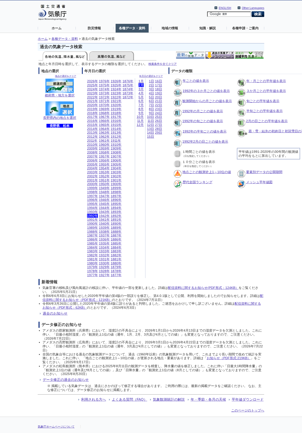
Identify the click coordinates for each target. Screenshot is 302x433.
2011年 (92, 140)
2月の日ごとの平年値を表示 (267, 121)
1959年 (104, 148)
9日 (151, 113)
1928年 (104, 271)
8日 (151, 109)
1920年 (116, 105)
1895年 (116, 204)
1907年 (116, 156)
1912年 (116, 136)
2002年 (92, 176)
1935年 (104, 243)
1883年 (116, 251)
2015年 (92, 125)
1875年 (127, 85)
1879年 (116, 267)
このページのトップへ (247, 410)
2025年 (92, 85)
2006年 (92, 160)
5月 (141, 97)
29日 (158, 132)
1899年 (116, 188)
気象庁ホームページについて (56, 426)
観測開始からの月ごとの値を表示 (207, 101)
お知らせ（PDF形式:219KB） (229, 358)
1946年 (104, 200)
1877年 (116, 275)
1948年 (104, 192)
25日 (158, 117)
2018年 (92, 113)
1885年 (116, 243)
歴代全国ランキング (197, 182)
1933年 (104, 251)
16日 (158, 81)
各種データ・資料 (132, 28)
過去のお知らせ (55, 313)
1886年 (116, 239)
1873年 (127, 93)
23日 (158, 109)
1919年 (116, 109)
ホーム (57, 28)
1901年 (116, 180)
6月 (141, 101)
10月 (140, 117)
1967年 (104, 117)
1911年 (116, 140)
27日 (158, 125)
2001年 (92, 180)
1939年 (104, 227)
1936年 (104, 239)
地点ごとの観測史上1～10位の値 (206, 172)
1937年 (104, 235)
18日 (158, 89)
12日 (150, 125)
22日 (158, 105)
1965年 (104, 125)
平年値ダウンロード (248, 399)
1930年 (104, 263)
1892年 (116, 216)
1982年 (92, 255)
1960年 (104, 144)
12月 (140, 125)
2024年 (92, 89)
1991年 (92, 219)
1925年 (116, 85)
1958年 (104, 152)
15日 (150, 136)
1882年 (116, 255)
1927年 (104, 275)
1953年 (104, 172)
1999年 (92, 188)
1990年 (92, 223)
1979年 (92, 267)
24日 (158, 113)
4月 (141, 93)
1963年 (104, 132)
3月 (141, 89)
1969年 (104, 109)
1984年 (92, 247)
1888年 (116, 231)
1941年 (104, 219)
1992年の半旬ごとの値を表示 (204, 131)
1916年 (116, 121)
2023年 (92, 93)
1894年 (116, 208)
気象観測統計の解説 (169, 399)
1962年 (104, 136)
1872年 (127, 97)
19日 (158, 93)
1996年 (92, 200)
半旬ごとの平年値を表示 (264, 111)
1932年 (104, 255)
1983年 (92, 251)
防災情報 (94, 28)
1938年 (104, 231)
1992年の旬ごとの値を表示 (202, 121)
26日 (158, 121)
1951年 (104, 180)
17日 (158, 85)
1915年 (116, 125)
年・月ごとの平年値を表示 (266, 81)
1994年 (92, 208)
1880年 (116, 263)
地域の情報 (170, 28)
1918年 (116, 113)
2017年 (92, 117)
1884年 (116, 247)
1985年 (92, 243)
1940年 (104, 223)
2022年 (92, 97)
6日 (151, 101)
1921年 (116, 101)
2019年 (92, 109)
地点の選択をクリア (65, 76)
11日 (150, 121)
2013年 (92, 132)
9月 (141, 113)
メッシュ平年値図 (259, 182)
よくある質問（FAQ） (129, 399)
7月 (141, 105)
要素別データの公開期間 (264, 172)
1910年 (116, 144)
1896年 (116, 200)
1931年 (104, 259)
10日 (150, 117)
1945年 (104, 204)
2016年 (92, 121)
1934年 (104, 247)
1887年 (116, 235)
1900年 (116, 184)
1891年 (116, 219)
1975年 (104, 85)
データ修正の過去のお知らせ (66, 380)
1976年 (104, 81)
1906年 (116, 160)
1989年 (92, 227)
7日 (151, 105)
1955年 (104, 164)
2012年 (92, 136)
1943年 (104, 212)
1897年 (116, 196)
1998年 (92, 192)
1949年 (104, 188)
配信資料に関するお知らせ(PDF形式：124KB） (203, 288)
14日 (150, 132)
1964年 (104, 129)
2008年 (92, 152)
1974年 (104, 89)
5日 (151, 97)
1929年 (104, 267)
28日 (158, 129)
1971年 (104, 101)
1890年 (116, 223)
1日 (151, 81)
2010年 (92, 144)
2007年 (92, 156)
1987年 (92, 235)
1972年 (104, 97)
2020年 (92, 105)
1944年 (104, 208)
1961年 (104, 140)
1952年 (104, 176)
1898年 (116, 192)
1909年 (116, 148)
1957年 (104, 156)
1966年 (104, 121)
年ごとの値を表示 (196, 81)
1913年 (116, 132)
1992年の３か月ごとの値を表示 (206, 91)
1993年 (92, 212)
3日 (151, 89)
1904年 (116, 168)
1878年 (116, 271)
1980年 (92, 263)
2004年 (92, 168)
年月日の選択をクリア (151, 76)
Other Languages (253, 8)
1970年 (104, 105)
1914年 (116, 129)
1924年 (116, 89)
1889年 (116, 227)
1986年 (92, 239)
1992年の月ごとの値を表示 (202, 111)
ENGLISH (225, 8)
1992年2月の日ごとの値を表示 (205, 141)
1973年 (104, 93)
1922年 (116, 97)
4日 (151, 93)
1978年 (92, 271)
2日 (151, 85)
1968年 (104, 113)
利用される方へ (93, 399)
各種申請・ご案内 (245, 28)
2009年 (92, 148)
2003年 (92, 172)
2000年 (92, 184)
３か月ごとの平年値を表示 (266, 91)
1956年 (104, 160)
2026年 (92, 81)
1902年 (116, 176)
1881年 (116, 259)
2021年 (92, 101)
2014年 (92, 129)
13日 (150, 129)
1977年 (92, 275)
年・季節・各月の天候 (208, 399)
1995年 (92, 204)
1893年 (116, 212)
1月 (141, 81)
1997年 (92, 196)
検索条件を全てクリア (162, 63)
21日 (158, 101)
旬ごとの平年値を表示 (262, 101)
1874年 (127, 89)
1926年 (116, 81)
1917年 (116, 117)
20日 (158, 97)
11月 (140, 121)
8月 (141, 109)
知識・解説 (207, 28)
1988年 (92, 231)
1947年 (104, 196)
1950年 (104, 184)
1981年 (92, 259)
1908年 (116, 152)
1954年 (104, 168)
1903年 (116, 172)
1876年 (127, 81)
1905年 (116, 164)
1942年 (104, 216)
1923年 (116, 93)
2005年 (92, 164)
